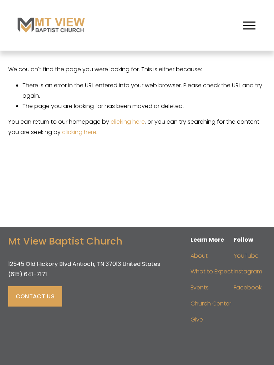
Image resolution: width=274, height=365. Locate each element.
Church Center (211, 303)
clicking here (128, 122)
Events (200, 287)
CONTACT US (35, 296)
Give (197, 319)
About (199, 256)
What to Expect (212, 271)
